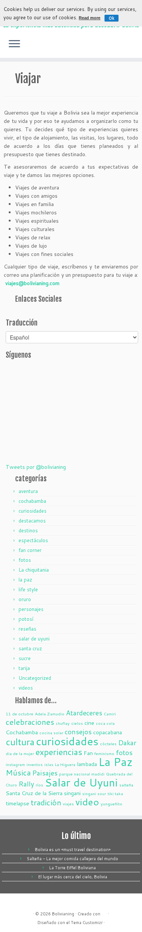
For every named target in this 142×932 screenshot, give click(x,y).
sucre (25, 658)
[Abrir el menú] (14, 44)
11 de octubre (19, 713)
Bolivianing (63, 914)
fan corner (30, 550)
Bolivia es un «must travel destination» (73, 850)
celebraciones (30, 721)
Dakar (127, 742)
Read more (89, 18)
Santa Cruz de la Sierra (34, 793)
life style (28, 589)
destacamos (32, 520)
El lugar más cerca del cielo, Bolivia (72, 877)
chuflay (63, 723)
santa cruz (30, 648)
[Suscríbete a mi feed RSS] (121, 46)
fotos (25, 560)
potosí (26, 619)
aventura (28, 491)
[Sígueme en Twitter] (127, 46)
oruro (25, 599)
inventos (35, 764)
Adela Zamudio (49, 713)
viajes (68, 803)
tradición (46, 802)
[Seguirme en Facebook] (134, 46)
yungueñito (111, 803)
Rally (26, 784)
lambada (87, 764)
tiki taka (115, 793)
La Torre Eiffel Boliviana (72, 868)
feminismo (104, 753)
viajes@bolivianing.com (32, 283)
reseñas (27, 628)
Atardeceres (84, 713)
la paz (25, 579)
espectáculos (33, 540)
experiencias (59, 752)
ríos (39, 785)
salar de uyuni (34, 638)
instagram (15, 764)
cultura (20, 741)
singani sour (94, 793)
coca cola (105, 723)
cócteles (108, 743)
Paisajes (45, 773)
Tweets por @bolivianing (36, 467)
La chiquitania (34, 569)
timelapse (17, 803)
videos (26, 687)
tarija (24, 668)
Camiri (110, 713)
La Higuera (65, 764)
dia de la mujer (20, 753)
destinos (28, 530)
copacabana (107, 732)
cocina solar (51, 732)
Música (18, 772)
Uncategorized (35, 678)
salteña (126, 785)
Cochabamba (22, 732)
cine (89, 723)
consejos (78, 732)
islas (48, 764)
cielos (77, 723)
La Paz (115, 761)
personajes (31, 609)
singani (72, 793)
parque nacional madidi (82, 774)
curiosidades (33, 510)
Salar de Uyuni (81, 782)
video (87, 801)
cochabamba (32, 501)
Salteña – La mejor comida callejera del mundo (72, 859)
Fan (88, 753)
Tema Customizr (87, 923)
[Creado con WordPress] (104, 912)
